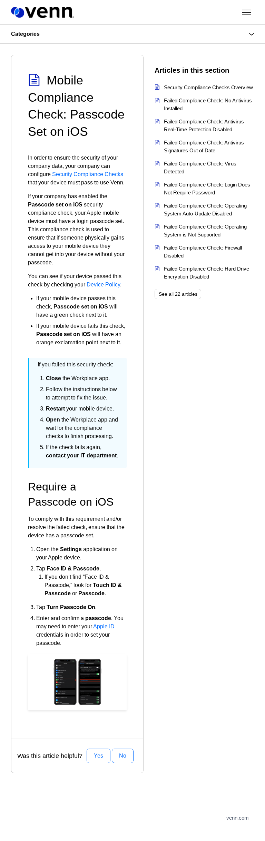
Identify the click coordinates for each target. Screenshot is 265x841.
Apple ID (104, 626)
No (122, 756)
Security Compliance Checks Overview (208, 87)
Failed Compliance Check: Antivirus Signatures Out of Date (204, 146)
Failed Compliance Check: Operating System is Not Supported (205, 230)
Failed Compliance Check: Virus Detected (200, 167)
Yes (98, 756)
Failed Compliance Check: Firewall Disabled (203, 252)
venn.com (237, 818)
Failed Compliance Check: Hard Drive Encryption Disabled (206, 273)
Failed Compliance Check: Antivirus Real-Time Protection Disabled (204, 125)
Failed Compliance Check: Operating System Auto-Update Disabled (205, 209)
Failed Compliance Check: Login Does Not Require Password (207, 188)
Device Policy (103, 284)
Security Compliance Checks (87, 174)
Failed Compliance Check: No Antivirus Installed (208, 104)
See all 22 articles (178, 294)
